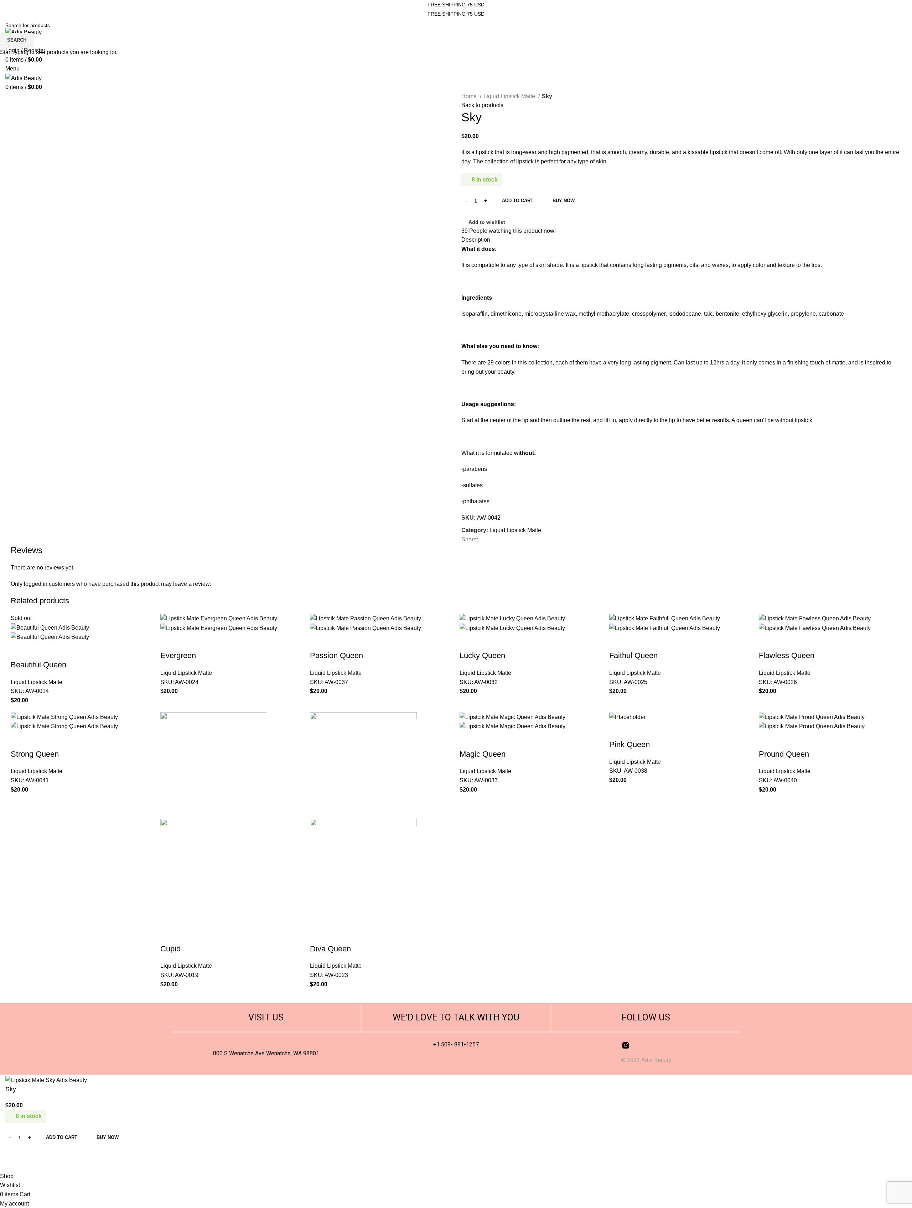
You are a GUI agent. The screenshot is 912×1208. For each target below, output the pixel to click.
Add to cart (517, 200)
